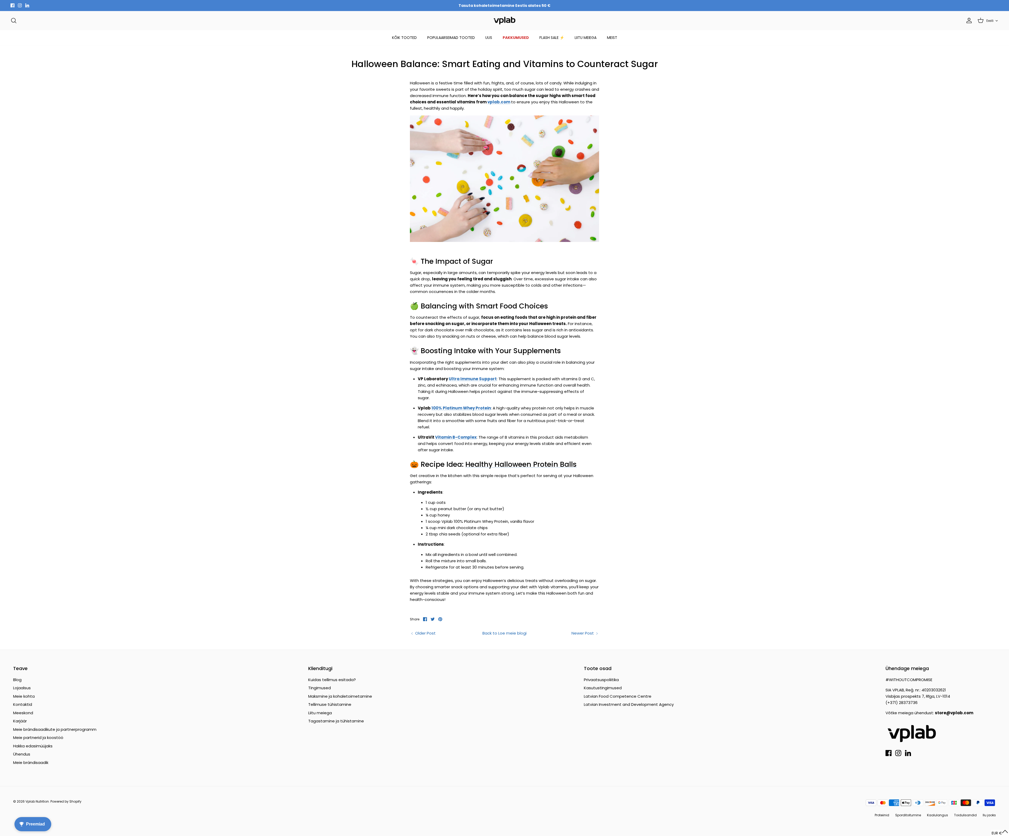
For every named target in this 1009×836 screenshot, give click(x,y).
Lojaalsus (22, 688)
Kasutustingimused (603, 688)
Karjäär (20, 721)
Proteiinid (882, 815)
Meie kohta (24, 696)
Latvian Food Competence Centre (617, 696)
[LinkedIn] (27, 5)
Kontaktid (22, 704)
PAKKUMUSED (516, 37)
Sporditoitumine (908, 815)
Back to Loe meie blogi (504, 633)
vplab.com (498, 102)
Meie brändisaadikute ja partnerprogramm (54, 729)
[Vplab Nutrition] (504, 20)
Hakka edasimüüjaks (33, 746)
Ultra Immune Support (473, 379)
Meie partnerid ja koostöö (38, 737)
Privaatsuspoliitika (601, 679)
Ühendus (21, 754)
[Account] (968, 20)
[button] (1000, 833)
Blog (17, 679)
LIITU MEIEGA (585, 37)
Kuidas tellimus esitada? (332, 679)
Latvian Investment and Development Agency (629, 704)
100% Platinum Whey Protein (461, 408)
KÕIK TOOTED (404, 37)
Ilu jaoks (989, 815)
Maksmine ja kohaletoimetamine (340, 696)
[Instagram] (20, 5)
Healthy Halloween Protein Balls (521, 464)
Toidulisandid (965, 815)
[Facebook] (12, 5)
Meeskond (23, 713)
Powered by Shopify (65, 801)
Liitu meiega (320, 713)
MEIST (612, 37)
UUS (488, 37)
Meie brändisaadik (30, 762)
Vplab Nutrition (37, 801)
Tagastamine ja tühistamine (336, 721)
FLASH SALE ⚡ (551, 37)
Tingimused (319, 688)
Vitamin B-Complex (456, 437)
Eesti (989, 20)
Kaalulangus (937, 815)
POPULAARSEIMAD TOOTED (451, 37)
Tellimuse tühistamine (329, 704)
